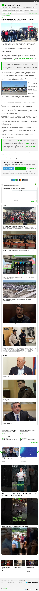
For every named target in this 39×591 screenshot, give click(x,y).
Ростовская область (19, 10)
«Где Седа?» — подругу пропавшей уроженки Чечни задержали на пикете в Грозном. (18, 494)
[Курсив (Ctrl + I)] (15, 190)
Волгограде (21, 58)
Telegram (28, 143)
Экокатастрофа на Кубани (33, 13)
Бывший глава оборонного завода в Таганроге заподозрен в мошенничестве (10, 435)
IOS (20, 140)
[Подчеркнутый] (17, 190)
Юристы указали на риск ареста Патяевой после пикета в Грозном (16, 347)
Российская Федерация (11, 10)
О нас (2, 582)
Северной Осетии (14, 59)
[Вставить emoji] (22, 190)
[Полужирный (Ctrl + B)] (13, 190)
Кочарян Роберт (6, 377)
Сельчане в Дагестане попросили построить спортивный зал (14, 226)
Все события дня (34, 442)
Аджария (6, 7)
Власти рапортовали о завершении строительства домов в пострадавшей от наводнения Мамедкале (17, 300)
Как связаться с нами (11, 582)
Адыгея (9, 7)
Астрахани (26, 58)
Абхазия (3, 7)
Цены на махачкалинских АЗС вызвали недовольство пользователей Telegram (18, 274)
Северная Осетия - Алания (27, 10)
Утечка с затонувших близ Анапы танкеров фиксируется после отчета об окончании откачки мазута (28, 460)
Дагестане (7, 59)
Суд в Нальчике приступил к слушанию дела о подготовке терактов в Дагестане (18, 250)
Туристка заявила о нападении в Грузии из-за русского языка (19, 569)
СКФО (32, 10)
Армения (17, 7)
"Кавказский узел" (11, 54)
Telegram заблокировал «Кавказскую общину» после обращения (7, 569)
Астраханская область (23, 7)
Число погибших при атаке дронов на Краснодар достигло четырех (27, 440)
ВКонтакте (5, 147)
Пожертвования (21, 582)
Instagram (32, 146)
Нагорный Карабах (4, 10)
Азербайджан (13, 7)
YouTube (5, 149)
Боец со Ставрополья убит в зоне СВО (9, 439)
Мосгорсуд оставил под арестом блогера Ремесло (12, 323)
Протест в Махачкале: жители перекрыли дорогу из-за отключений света (15, 526)
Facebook (28, 146)
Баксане (31, 58)
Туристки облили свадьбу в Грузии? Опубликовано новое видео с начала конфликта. (18, 556)
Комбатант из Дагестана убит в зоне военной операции (27, 431)
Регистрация (16, 200)
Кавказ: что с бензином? (6, 13)
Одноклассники (12, 147)
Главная (2, 15)
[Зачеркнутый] (19, 190)
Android (17, 140)
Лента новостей (7, 15)
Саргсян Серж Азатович (7, 423)
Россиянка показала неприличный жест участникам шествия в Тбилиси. (30, 569)
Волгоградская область (30, 7)
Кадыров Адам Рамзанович (8, 400)
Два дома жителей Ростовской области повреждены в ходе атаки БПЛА (10, 431)
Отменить (32, 201)
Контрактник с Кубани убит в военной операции (28, 435)
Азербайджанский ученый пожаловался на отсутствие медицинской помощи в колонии (10, 460)
